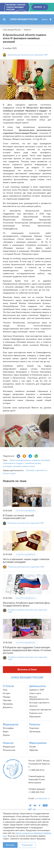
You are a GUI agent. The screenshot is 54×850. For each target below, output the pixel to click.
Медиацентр (10, 724)
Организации (34, 731)
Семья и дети (9, 473)
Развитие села (35, 713)
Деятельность (37, 686)
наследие (7, 466)
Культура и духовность (36, 470)
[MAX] (34, 810)
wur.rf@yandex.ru (42, 798)
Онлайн (32, 747)
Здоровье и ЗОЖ (36, 690)
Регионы (34, 724)
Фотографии (8, 728)
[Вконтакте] (18, 456)
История (6, 693)
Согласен (10, 844)
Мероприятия (37, 743)
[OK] (39, 805)
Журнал (6, 735)
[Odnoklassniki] (24, 456)
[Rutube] (30, 810)
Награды (6, 697)
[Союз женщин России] (13, 769)
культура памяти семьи (24, 466)
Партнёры (7, 700)
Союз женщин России (23, 19)
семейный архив (32, 463)
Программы (8, 704)
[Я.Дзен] (45, 805)
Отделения (34, 728)
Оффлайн (33, 750)
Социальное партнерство (40, 710)
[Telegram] (30, 456)
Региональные (9, 750)
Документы (8, 707)
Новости (8, 743)
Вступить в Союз (27, 669)
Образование (35, 717)
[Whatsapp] (36, 456)
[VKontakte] (34, 805)
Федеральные (9, 747)
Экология (33, 706)
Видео (5, 731)
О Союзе (8, 686)
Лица (5, 690)
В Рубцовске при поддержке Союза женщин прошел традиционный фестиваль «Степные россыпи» (27, 650)
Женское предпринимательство (39, 698)
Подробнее (27, 844)
